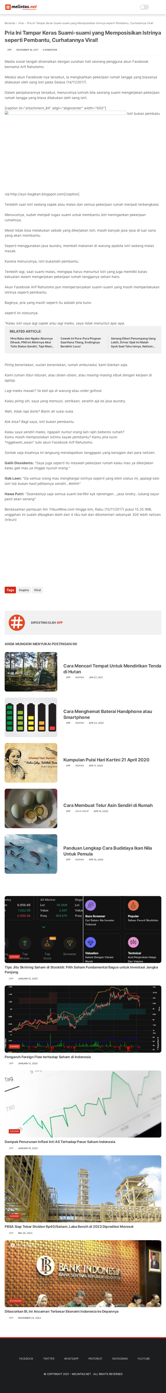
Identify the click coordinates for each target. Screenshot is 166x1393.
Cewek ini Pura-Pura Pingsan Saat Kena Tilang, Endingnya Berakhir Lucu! (81, 342)
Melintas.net (82, 1374)
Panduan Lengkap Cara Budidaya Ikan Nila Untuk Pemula (107, 851)
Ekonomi (16, 1300)
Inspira (24, 590)
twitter (48, 1358)
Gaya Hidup (82, 811)
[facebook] (8, 600)
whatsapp (71, 1358)
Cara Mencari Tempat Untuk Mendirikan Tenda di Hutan (112, 668)
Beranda (10, 23)
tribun (10, 520)
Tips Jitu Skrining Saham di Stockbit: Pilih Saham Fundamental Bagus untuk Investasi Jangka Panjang (81, 969)
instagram (120, 1358)
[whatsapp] (24, 600)
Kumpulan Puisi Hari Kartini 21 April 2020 (106, 759)
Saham (14, 956)
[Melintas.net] (21, 9)
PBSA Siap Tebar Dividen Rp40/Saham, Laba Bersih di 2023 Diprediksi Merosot (69, 1227)
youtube (143, 1358)
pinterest (95, 1358)
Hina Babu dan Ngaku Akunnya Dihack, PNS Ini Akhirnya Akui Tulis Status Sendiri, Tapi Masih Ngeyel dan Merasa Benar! (31, 342)
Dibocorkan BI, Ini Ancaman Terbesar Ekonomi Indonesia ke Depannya (62, 1311)
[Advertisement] (35, 552)
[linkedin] (40, 600)
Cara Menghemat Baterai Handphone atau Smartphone (107, 714)
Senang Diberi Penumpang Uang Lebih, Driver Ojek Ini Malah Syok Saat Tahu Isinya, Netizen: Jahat (133, 342)
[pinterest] (32, 600)
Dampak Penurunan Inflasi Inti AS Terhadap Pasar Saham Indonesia (60, 1142)
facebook (26, 1358)
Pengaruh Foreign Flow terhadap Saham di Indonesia (48, 1057)
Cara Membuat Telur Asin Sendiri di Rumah (108, 805)
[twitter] (16, 600)
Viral (21, 23)
